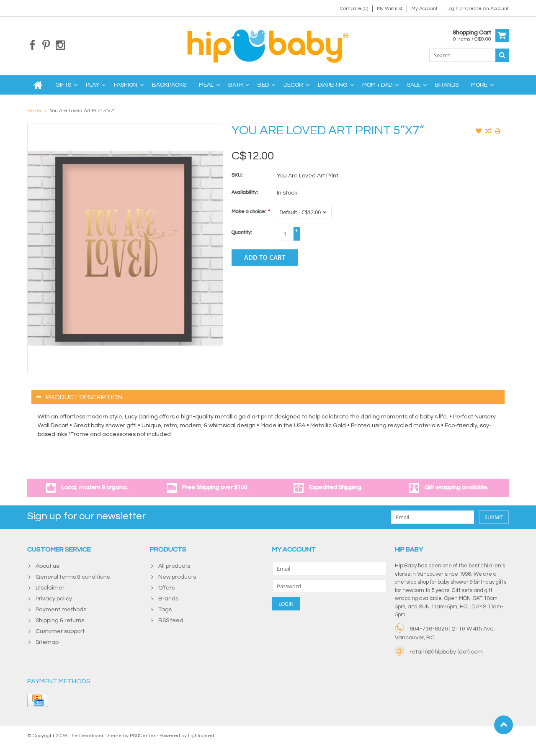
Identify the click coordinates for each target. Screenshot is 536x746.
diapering (333, 85)
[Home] (38, 85)
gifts (63, 85)
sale (413, 85)
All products (174, 566)
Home (34, 110)
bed (263, 85)
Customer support (60, 631)
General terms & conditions (73, 577)
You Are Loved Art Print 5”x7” (82, 110)
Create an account (487, 8)
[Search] (502, 55)
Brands (447, 85)
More (479, 85)
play (92, 85)
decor (293, 85)
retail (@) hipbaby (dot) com (446, 652)
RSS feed (170, 620)
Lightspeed (201, 735)
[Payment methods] (37, 700)
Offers (166, 588)
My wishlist (389, 8)
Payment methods (61, 610)
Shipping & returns (60, 620)
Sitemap (47, 642)
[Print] (498, 132)
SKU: (237, 175)
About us (47, 566)
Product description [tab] (84, 397)
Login (453, 8)
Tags (165, 610)
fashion (125, 85)
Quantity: (242, 232)
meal (206, 85)
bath (235, 85)
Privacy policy (54, 599)
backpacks (169, 85)
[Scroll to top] (503, 724)
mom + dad (377, 85)
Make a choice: (250, 211)
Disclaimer (50, 588)
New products (177, 577)
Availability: (245, 192)
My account (424, 8)
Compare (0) (354, 8)
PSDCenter (142, 735)
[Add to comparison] (488, 132)
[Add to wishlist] (478, 132)
